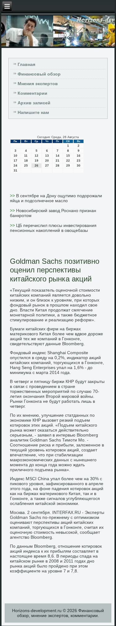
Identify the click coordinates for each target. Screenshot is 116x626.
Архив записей (34, 102)
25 (26, 165)
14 (57, 155)
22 (68, 160)
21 (57, 160)
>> (13, 195)
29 (68, 165)
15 (68, 155)
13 (47, 155)
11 (26, 155)
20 (47, 160)
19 (36, 160)
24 (15, 165)
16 (78, 155)
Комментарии (32, 93)
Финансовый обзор (39, 74)
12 (36, 155)
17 (15, 160)
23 (78, 160)
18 (26, 160)
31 (15, 170)
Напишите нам (33, 112)
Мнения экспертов (38, 83)
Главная (26, 64)
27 (47, 165)
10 (15, 155)
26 (36, 165)
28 (57, 165)
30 (78, 165)
